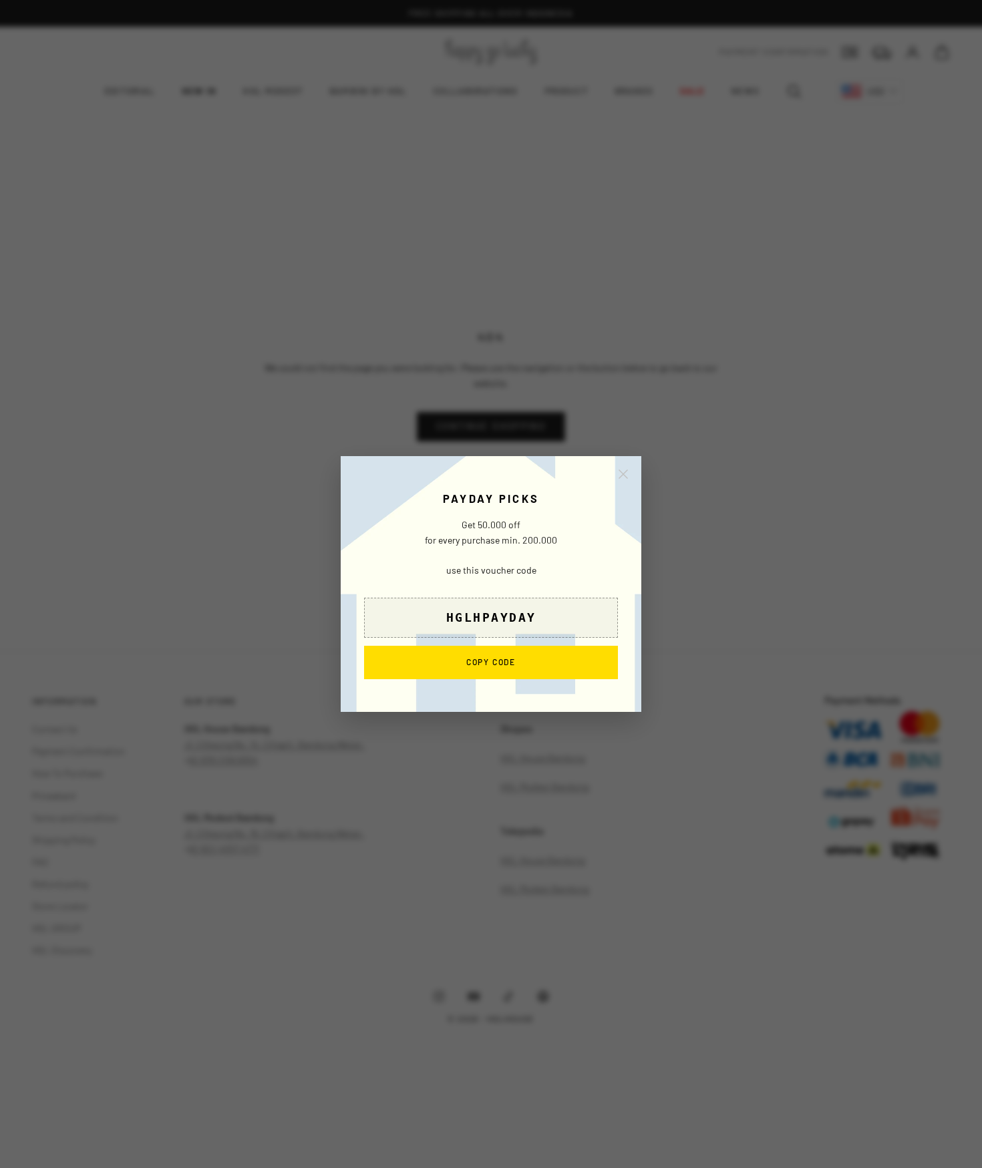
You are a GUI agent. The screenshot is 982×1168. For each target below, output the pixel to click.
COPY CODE (491, 661)
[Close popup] (623, 474)
